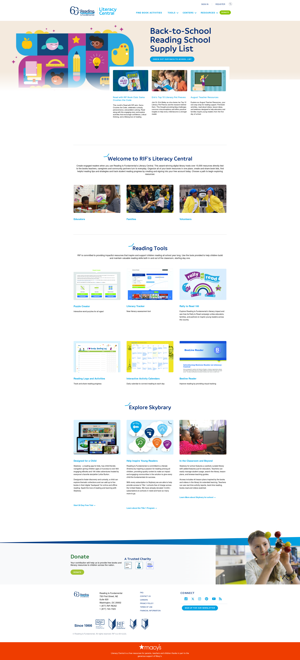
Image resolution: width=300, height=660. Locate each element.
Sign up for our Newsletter (200, 608)
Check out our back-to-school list (172, 59)
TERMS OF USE (147, 607)
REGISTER (220, 4)
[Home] (84, 7)
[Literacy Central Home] (107, 7)
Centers (188, 12)
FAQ (141, 592)
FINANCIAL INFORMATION (150, 610)
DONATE (225, 12)
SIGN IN (204, 4)
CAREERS (144, 600)
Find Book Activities (149, 12)
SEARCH (230, 4)
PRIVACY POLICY (146, 603)
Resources (208, 12)
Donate (77, 572)
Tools (172, 12)
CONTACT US (146, 596)
